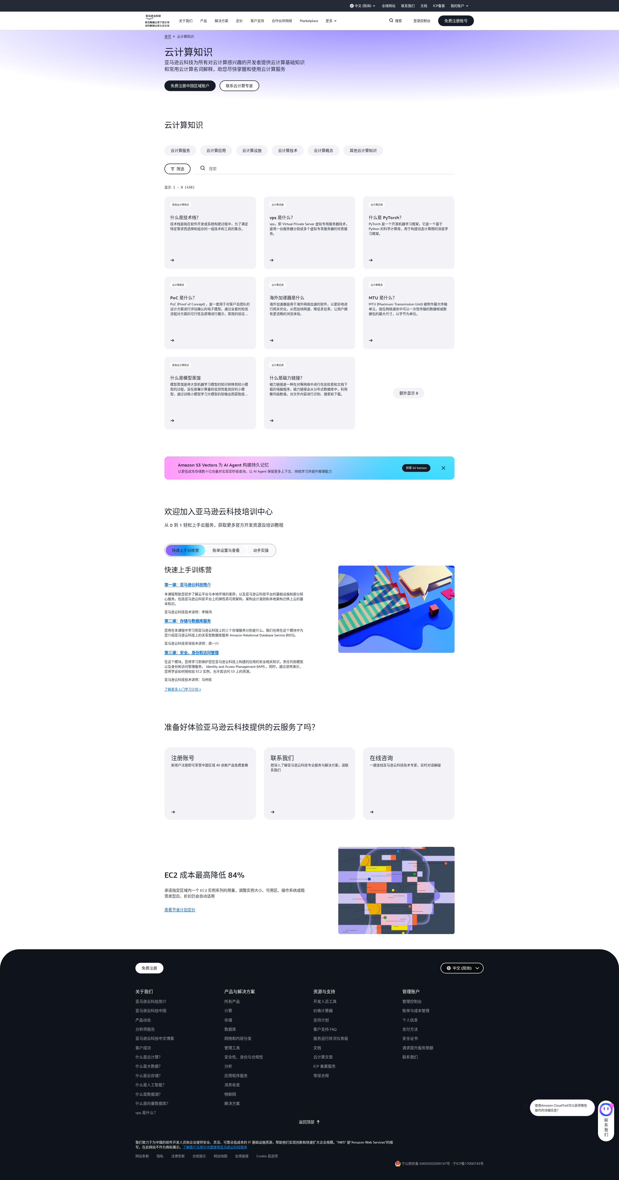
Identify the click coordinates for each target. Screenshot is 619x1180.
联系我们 (410, 1057)
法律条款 (178, 1156)
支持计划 (321, 1020)
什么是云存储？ (148, 1075)
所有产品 (232, 1001)
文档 (317, 1047)
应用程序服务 (236, 1075)
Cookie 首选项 (267, 1156)
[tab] (185, 550)
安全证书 (410, 1038)
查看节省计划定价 (179, 909)
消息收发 (232, 1084)
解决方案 (232, 1103)
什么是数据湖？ (148, 1094)
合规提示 (199, 1156)
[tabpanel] (309, 630)
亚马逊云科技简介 (150, 1001)
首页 (167, 36)
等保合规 (321, 1075)
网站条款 (142, 1156)
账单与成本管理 (415, 1010)
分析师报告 (145, 1029)
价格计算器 (323, 1010)
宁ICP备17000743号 (468, 1163)
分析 (228, 1066)
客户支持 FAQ (325, 1029)
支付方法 (410, 1029)
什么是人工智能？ (150, 1084)
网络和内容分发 (237, 1038)
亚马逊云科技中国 (150, 1010)
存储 (228, 1020)
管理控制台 (412, 1001)
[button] (185, 20)
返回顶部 (306, 1122)
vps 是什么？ (146, 1112)
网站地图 (220, 1156)
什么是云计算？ (148, 1057)
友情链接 (242, 1156)
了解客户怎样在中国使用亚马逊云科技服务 (215, 1147)
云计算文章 (323, 1057)
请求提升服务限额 (417, 1047)
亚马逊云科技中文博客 (154, 1038)
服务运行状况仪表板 (330, 1038)
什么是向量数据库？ (152, 1103)
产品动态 (143, 1020)
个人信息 (410, 1020)
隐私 (160, 1156)
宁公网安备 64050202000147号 (426, 1163)
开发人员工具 (325, 1001)
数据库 (230, 1029)
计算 (228, 1010)
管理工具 (232, 1047)
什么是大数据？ (148, 1066)
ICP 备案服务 (324, 1066)
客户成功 (143, 1047)
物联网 (230, 1094)
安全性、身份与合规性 (243, 1057)
